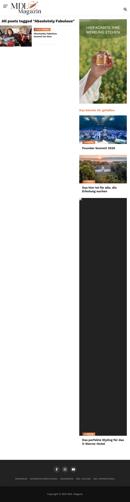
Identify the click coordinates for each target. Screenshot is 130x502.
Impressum (21, 479)
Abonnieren (66, 479)
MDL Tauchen (83, 479)
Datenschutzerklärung (43, 479)
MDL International (104, 479)
